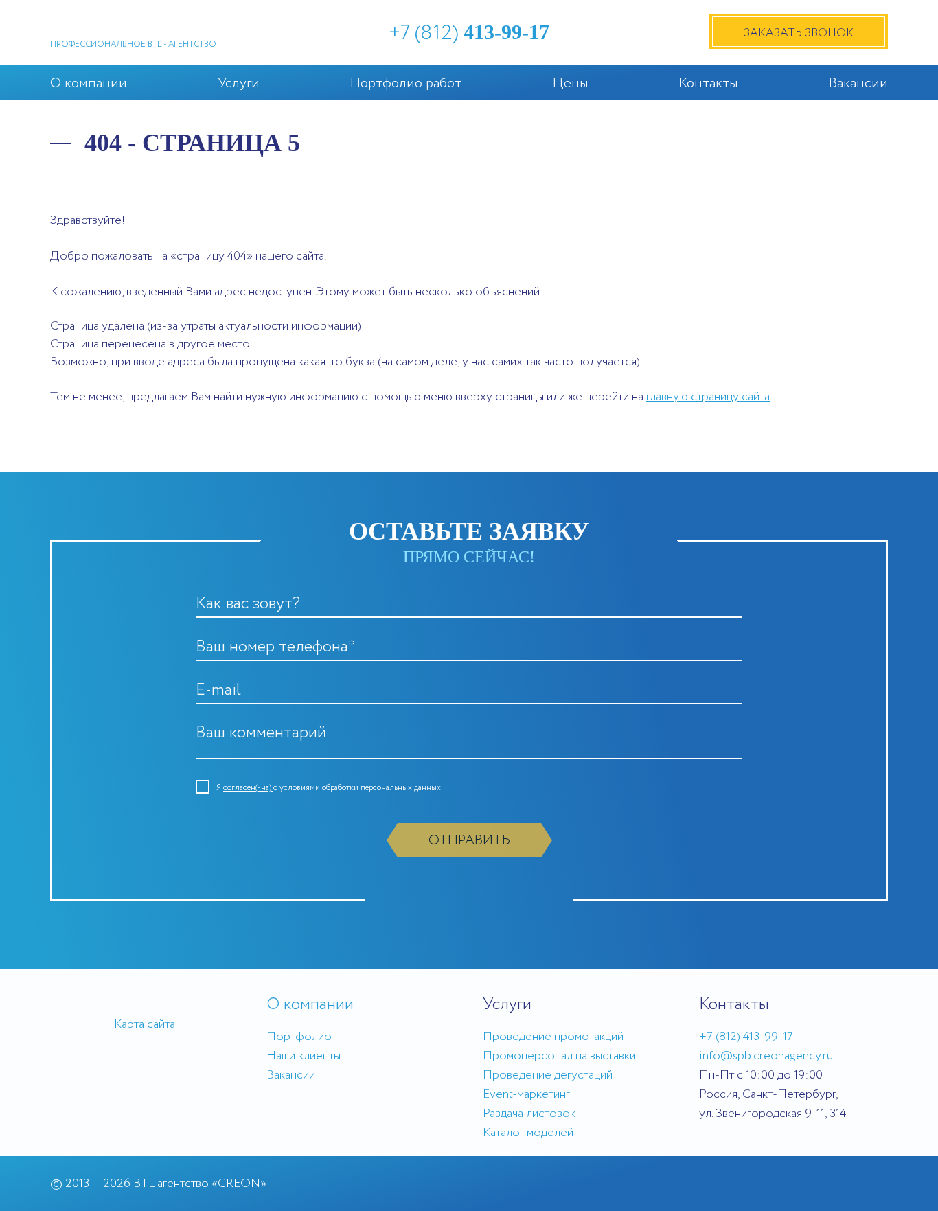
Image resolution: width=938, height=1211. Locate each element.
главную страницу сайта (708, 397)
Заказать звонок (799, 33)
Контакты (708, 83)
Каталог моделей (528, 1133)
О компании (88, 83)
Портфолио (299, 1037)
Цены (570, 83)
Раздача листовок (529, 1113)
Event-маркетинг (526, 1094)
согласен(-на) (248, 788)
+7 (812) (469, 33)
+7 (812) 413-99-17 (746, 1037)
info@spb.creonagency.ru (766, 1056)
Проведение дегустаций (548, 1075)
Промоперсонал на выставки (559, 1056)
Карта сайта (144, 1024)
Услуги (239, 83)
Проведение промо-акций (553, 1037)
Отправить (469, 841)
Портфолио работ (405, 83)
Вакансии (858, 83)
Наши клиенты (303, 1056)
